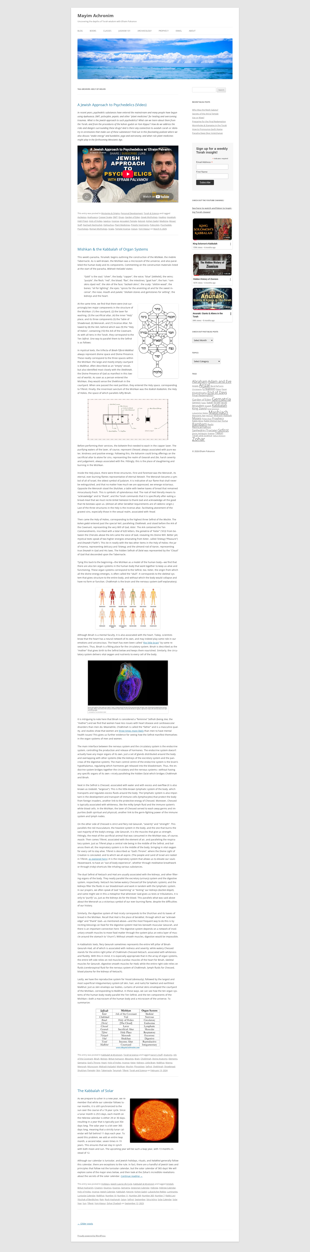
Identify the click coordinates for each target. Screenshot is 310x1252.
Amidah (170, 1183)
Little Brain (150, 1062)
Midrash (209, 416)
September (140, 1199)
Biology (104, 1058)
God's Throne (93, 1062)
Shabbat (211, 433)
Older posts (85, 1223)
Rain (102, 1199)
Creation (98, 1187)
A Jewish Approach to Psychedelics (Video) (112, 104)
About (192, 30)
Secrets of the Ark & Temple (205, 113)
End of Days (217, 392)
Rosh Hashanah (112, 1199)
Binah (96, 1058)
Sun (84, 1203)
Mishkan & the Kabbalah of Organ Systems (113, 249)
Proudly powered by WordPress (92, 1235)
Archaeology (145, 30)
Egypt (224, 389)
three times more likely (131, 730)
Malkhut (160, 1062)
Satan (123, 1199)
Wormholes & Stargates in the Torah (209, 125)
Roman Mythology (98, 228)
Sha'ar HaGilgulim (199, 433)
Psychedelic (166, 225)
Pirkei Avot (207, 418)
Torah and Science (138, 1070)
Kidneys (140, 1062)
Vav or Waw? (198, 117)
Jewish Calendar (107, 1191)
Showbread (169, 1066)
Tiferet (125, 1070)
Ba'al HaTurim (217, 386)
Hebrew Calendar (167, 1187)
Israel (179, 30)
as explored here (98, 858)
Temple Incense (122, 228)
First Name (201, 171)
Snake (111, 228)
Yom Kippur (144, 228)
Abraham (199, 381)
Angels (195, 385)
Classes (107, 30)
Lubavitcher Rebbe (157, 1191)
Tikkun (219, 433)
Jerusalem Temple (128, 221)
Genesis (196, 402)
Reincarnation (201, 427)
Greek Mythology (149, 217)
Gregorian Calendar (140, 1187)
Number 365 (148, 1195)
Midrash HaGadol (107, 1066)
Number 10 (110, 1195)
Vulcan (134, 228)
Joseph (208, 405)
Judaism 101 (124, 30)
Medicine (164, 221)
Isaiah (210, 402)
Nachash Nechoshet (92, 225)
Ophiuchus (108, 225)
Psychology (83, 228)
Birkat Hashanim (85, 1187)
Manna (168, 1062)
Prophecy (164, 30)
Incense (115, 221)
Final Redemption (202, 395)
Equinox (108, 1187)
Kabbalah (120, 1191)
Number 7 (160, 1195)
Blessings (129, 1058)
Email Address (204, 162)
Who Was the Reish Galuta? (205, 109)
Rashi (210, 424)
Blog (80, 30)
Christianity (197, 389)
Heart (104, 1062)
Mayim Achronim (96, 15)
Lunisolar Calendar (86, 1195)
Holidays (105, 1183)
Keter (133, 1062)
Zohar (198, 439)
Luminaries (172, 1191)
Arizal (204, 385)
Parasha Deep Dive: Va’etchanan (207, 133)
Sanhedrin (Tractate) (204, 430)
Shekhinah (158, 1066)
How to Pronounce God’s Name (207, 129)
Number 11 (122, 1195)
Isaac (203, 402)
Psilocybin (155, 225)
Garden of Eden (132, 217)
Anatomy (168, 1054)
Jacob (224, 402)
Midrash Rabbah (223, 415)
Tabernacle (106, 1070)
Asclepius (82, 217)
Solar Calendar (165, 1199)
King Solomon (213, 409)
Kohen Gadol (152, 221)
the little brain (151, 642)
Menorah (82, 1066)
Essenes (116, 1187)
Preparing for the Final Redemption (209, 121)
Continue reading (132, 1176)
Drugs (121, 217)
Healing (162, 217)
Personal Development (132, 213)
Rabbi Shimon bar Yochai (216, 420)
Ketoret (141, 221)
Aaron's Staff (156, 1054)
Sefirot (149, 1066)
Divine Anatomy (160, 1058)
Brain (137, 1058)
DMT (115, 217)
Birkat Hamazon (116, 1058)
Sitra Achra (151, 1199)
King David (199, 408)
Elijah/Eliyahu (199, 392)
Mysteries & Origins (110, 213)
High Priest (83, 221)
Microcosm (92, 1066)
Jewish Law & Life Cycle (121, 1183)
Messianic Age (199, 415)
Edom (218, 389)
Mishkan (121, 1066)
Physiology (139, 1066)
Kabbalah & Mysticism (111, 1054)
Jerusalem (198, 405)
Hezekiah (171, 217)
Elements (173, 1058)
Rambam (199, 423)
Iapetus (107, 221)
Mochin (129, 1066)
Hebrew (154, 1187)
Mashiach (218, 412)
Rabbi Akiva (197, 420)
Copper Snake (105, 217)
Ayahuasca (92, 217)
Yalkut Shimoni (219, 435)
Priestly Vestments (140, 225)
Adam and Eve (219, 381)
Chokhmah (146, 1058)
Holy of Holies (95, 221)
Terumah (117, 1070)
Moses (196, 418)
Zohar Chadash (114, 1203)
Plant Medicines (122, 225)
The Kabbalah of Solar (96, 1090)
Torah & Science (151, 213)
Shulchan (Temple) (86, 1070)
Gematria (82, 1062)
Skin (98, 1070)
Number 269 (135, 1195)
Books (93, 30)
